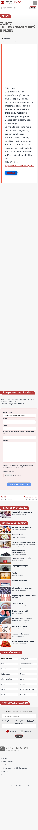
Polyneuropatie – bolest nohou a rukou (24, 597)
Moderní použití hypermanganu (18, 551)
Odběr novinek (8, 762)
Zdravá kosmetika (26, 664)
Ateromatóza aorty (30, 497)
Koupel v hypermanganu (22, 512)
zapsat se (12, 731)
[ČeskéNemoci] (11, 5)
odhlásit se (27, 731)
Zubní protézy (17, 603)
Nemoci (4, 664)
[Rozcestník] (35, 3)
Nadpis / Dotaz (7, 412)
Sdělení (5, 440)
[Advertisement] (19, 63)
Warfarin (15, 573)
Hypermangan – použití (21, 558)
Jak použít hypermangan (22, 588)
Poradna (23, 679)
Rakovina (4, 669)
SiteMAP (5, 771)
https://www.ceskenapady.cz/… (19, 165)
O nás (5, 758)
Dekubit (3, 497)
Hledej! (33, 8)
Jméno (5, 419)
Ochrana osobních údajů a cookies (15, 768)
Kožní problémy (6, 674)
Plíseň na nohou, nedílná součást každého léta (22, 619)
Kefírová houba (18, 535)
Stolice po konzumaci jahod (23, 641)
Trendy (22, 674)
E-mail (5, 425)
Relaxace (23, 669)
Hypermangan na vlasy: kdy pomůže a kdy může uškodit (23, 543)
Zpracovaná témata (27, 689)
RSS (4, 774)
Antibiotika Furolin (19, 581)
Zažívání (4, 694)
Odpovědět (11, 173)
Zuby (3, 684)
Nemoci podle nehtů (20, 634)
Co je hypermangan (20, 566)
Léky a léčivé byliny (7, 679)
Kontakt (23, 694)
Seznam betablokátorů (21, 527)
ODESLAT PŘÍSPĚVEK (19, 484)
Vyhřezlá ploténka (19, 626)
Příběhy (23, 684)
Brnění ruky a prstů (20, 611)
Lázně (3, 689)
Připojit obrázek (9, 471)
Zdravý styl (24, 659)
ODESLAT (19, 736)
